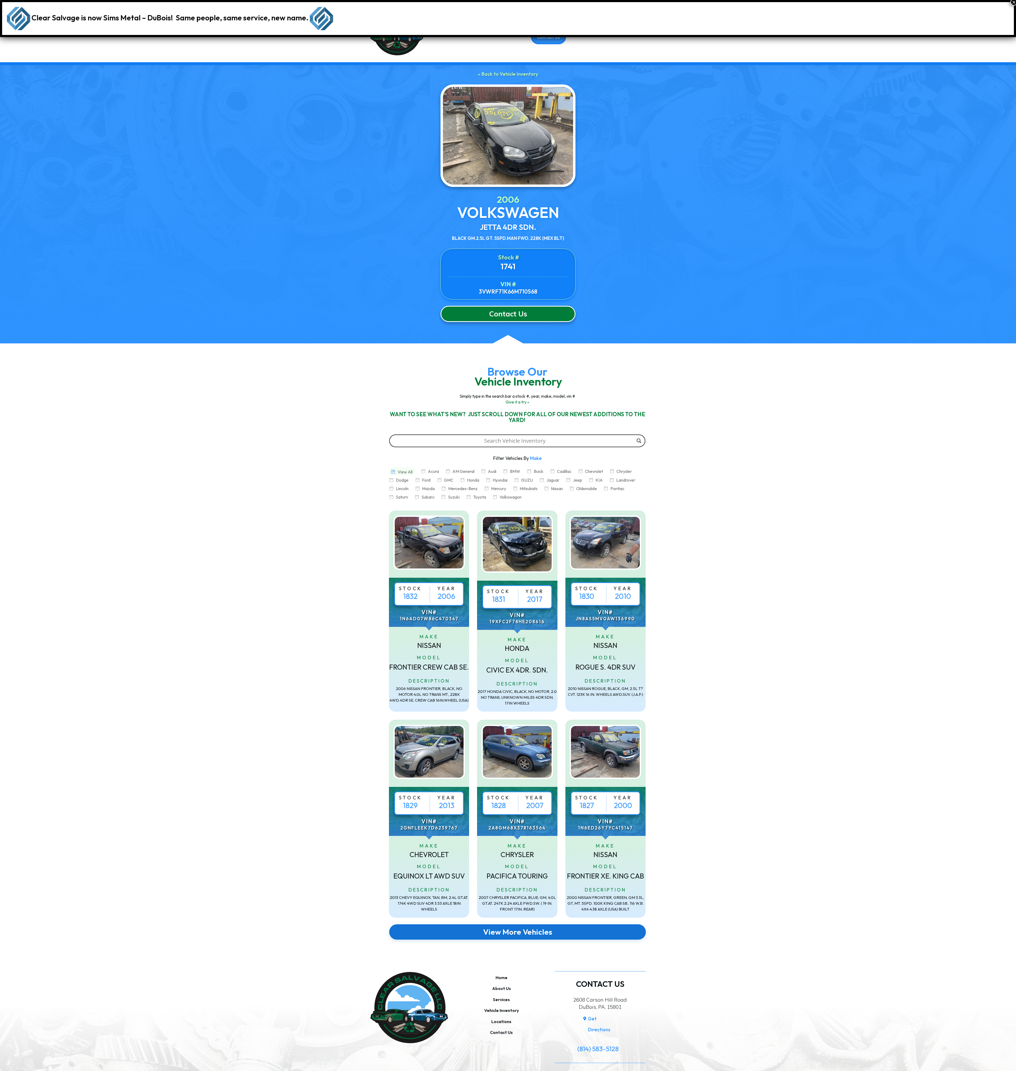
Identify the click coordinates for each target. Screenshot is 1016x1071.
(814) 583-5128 (598, 1049)
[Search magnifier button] (639, 441)
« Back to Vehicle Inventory (508, 74)
